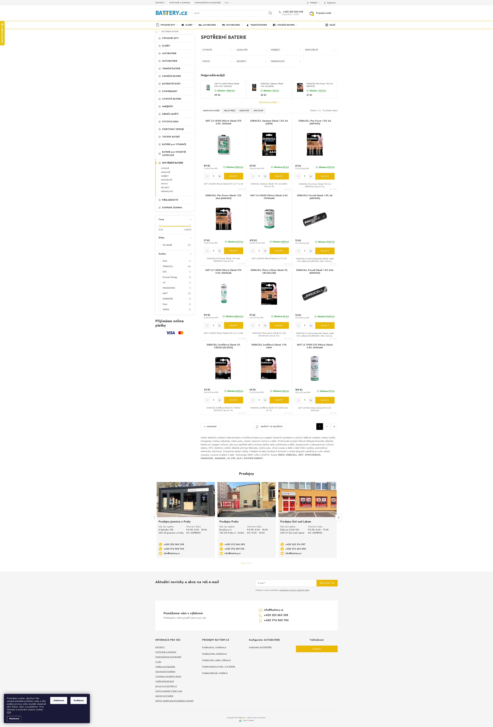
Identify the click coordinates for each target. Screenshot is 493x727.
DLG (176, 261)
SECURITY (165, 187)
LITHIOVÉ (165, 168)
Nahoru (212, 426)
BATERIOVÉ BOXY (171, 83)
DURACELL (176, 266)
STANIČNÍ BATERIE (171, 76)
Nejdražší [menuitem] (244, 110)
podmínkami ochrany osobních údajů (294, 590)
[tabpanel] (185, 520)
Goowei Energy (176, 277)
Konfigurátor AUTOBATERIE (260, 647)
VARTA (176, 309)
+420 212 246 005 (235, 544)
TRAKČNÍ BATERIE (171, 68)
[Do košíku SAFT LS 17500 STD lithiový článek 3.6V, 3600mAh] (325, 400)
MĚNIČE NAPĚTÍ (170, 114)
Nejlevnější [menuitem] (229, 110)
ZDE (9, 712)
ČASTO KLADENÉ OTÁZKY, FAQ (168, 691)
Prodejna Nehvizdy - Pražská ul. (215, 673)
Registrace (331, 2)
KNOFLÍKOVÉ (166, 180)
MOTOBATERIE (169, 60)
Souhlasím (79, 700)
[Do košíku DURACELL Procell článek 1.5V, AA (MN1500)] (325, 251)
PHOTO (164, 183)
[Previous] (154, 518)
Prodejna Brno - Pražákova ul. (214, 647)
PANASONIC (176, 287)
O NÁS (158, 662)
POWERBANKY (169, 91)
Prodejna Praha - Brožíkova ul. (214, 653)
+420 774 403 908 (295, 548)
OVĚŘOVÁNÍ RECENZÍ (164, 681)
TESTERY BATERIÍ (171, 136)
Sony (176, 304)
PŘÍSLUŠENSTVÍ (170, 199)
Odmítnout (58, 700)
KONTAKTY (160, 2)
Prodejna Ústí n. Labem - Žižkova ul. (216, 660)
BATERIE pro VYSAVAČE (174, 144)
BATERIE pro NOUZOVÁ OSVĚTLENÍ (174, 153)
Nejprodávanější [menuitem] (211, 110)
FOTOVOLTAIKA (170, 121)
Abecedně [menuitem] (258, 110)
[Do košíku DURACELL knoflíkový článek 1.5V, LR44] (279, 400)
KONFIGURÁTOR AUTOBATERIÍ (208, 2)
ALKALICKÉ (165, 172)
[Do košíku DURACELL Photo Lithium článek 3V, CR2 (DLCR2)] (279, 325)
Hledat (270, 13)
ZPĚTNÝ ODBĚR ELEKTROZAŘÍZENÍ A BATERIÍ (174, 701)
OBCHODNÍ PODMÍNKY (165, 671)
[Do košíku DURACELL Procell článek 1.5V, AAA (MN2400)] (325, 325)
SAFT (176, 293)
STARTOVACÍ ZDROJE (173, 129)
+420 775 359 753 (234, 548)
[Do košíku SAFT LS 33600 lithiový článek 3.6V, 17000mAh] (279, 250)
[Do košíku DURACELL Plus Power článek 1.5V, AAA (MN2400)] (233, 250)
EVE (176, 271)
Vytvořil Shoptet (248, 720)
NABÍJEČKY (167, 106)
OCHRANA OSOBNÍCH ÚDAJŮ (168, 676)
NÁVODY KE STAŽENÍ (164, 696)
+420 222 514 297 (295, 544)
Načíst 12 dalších (271, 426)
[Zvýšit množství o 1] (219, 176)
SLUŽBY (166, 45)
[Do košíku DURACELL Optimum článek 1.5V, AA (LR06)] (279, 176)
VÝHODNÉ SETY (170, 38)
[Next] (338, 518)
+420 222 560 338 (292, 12)
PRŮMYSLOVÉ (167, 191)
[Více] (330, 25)
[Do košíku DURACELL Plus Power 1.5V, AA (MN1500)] (325, 176)
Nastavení (14, 718)
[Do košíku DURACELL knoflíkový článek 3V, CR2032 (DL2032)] (233, 400)
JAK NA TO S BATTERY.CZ (166, 686)
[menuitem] (167, 25)
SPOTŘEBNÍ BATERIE (172, 162)
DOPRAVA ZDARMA (172, 207)
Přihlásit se (327, 583)
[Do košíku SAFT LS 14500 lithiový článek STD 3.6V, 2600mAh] (233, 325)
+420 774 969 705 (174, 548)
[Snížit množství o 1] (207, 176)
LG (176, 282)
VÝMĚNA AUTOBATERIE (165, 666)
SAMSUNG (176, 298)
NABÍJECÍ (164, 176)
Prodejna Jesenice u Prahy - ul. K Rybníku (218, 666)
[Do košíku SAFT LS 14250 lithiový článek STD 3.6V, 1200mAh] (233, 176)
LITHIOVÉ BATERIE (171, 98)
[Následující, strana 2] (327, 426)
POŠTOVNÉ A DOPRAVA (179, 2)
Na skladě (176, 244)
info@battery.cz (172, 553)
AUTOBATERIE (169, 53)
